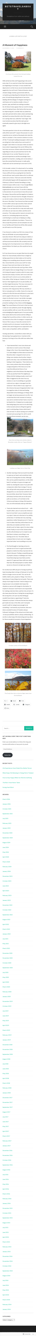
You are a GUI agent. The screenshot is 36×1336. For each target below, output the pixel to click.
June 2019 (6, 1016)
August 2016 (6, 1170)
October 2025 (7, 809)
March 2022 (6, 929)
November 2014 (7, 1261)
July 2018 (5, 1064)
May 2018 (6, 1073)
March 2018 (6, 1083)
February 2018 (7, 1088)
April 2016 (6, 1189)
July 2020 (5, 972)
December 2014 (7, 1256)
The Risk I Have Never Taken (11, 782)
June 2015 (6, 1232)
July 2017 (5, 1117)
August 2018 (6, 1059)
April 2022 (6, 924)
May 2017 (6, 1126)
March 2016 (6, 1194)
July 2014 (5, 1280)
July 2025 (5, 818)
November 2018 (7, 1049)
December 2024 (7, 833)
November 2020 (7, 958)
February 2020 (7, 991)
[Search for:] (18, 728)
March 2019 (6, 1030)
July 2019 (5, 1011)
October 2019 (7, 1006)
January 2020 (7, 996)
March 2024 (6, 862)
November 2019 (7, 1001)
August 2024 (6, 842)
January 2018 (7, 1093)
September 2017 (8, 1107)
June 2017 (6, 1121)
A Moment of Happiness (15, 45)
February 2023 (7, 895)
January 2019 (7, 1040)
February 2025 (7, 823)
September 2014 (8, 1271)
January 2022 (7, 934)
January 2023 (7, 900)
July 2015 (5, 1227)
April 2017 (6, 1131)
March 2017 (6, 1136)
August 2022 (6, 919)
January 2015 (7, 1251)
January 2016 (7, 1203)
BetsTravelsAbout (18, 7)
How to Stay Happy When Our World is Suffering (17, 777)
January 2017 (7, 1145)
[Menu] (5, 26)
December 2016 (7, 1150)
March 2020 (6, 987)
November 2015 (7, 1208)
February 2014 (7, 1304)
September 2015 (8, 1218)
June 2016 (6, 1179)
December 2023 (7, 876)
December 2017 (7, 1097)
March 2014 (6, 1299)
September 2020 (8, 967)
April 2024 (6, 857)
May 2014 (6, 1290)
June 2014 (6, 1285)
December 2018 (7, 1044)
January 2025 (7, 828)
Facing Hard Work (8, 787)
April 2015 (6, 1237)
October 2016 (7, 1160)
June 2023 (6, 886)
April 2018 (6, 1078)
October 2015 (7, 1213)
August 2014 (6, 1275)
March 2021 (6, 948)
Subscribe (8, 755)
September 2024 (8, 837)
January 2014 (7, 1309)
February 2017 (7, 1141)
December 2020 (7, 953)
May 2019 (6, 1020)
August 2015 (6, 1222)
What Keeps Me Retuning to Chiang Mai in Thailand (18, 773)
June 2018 (6, 1068)
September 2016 (8, 1165)
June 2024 (6, 847)
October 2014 (7, 1266)
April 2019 (6, 1025)
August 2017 (6, 1112)
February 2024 (7, 866)
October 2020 (7, 963)
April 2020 (6, 982)
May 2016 (6, 1184)
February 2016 (7, 1198)
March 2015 (6, 1242)
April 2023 (6, 890)
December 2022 (7, 905)
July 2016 (5, 1174)
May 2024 (6, 852)
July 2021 (5, 939)
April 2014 (6, 1295)
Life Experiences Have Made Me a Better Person (17, 768)
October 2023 (7, 881)
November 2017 (7, 1102)
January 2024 (7, 871)
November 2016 (7, 1155)
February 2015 (7, 1247)
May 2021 (6, 943)
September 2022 (8, 914)
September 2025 (8, 813)
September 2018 (8, 1054)
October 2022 (7, 910)
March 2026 (6, 799)
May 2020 (6, 977)
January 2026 (7, 804)
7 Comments (20, 48)
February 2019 (7, 1035)
